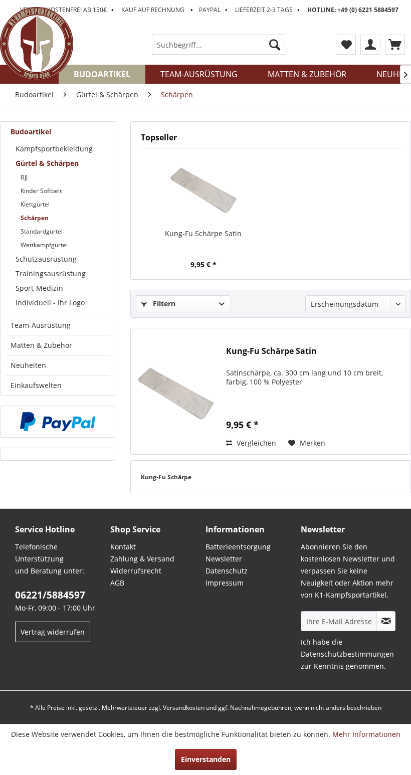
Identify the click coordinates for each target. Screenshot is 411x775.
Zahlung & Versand (142, 558)
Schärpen (35, 218)
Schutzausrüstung (46, 259)
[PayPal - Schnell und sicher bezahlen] (58, 421)
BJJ (24, 177)
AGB (117, 583)
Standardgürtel (42, 231)
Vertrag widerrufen (53, 632)
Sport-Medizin (39, 288)
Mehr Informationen (366, 734)
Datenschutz (227, 570)
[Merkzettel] (346, 45)
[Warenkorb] (395, 45)
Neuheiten (28, 365)
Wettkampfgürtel (44, 245)
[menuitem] (219, 45)
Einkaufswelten (36, 385)
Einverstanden (206, 759)
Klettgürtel (35, 204)
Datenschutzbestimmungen (347, 654)
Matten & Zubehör (41, 345)
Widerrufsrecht (135, 570)
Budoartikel (31, 131)
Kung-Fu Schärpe (166, 477)
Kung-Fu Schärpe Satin (203, 233)
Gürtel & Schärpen (47, 163)
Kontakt (123, 546)
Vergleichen (255, 443)
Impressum (225, 583)
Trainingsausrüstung (51, 273)
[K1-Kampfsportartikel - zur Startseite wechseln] (36, 43)
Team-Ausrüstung (41, 325)
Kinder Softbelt (41, 190)
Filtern (163, 303)
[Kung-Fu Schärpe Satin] (203, 188)
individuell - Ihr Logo (50, 302)
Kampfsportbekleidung (54, 148)
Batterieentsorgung (238, 546)
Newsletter (224, 558)
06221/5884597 (50, 595)
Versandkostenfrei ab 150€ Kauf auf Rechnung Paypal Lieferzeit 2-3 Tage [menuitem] (209, 10)
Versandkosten (183, 707)
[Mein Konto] (370, 45)
